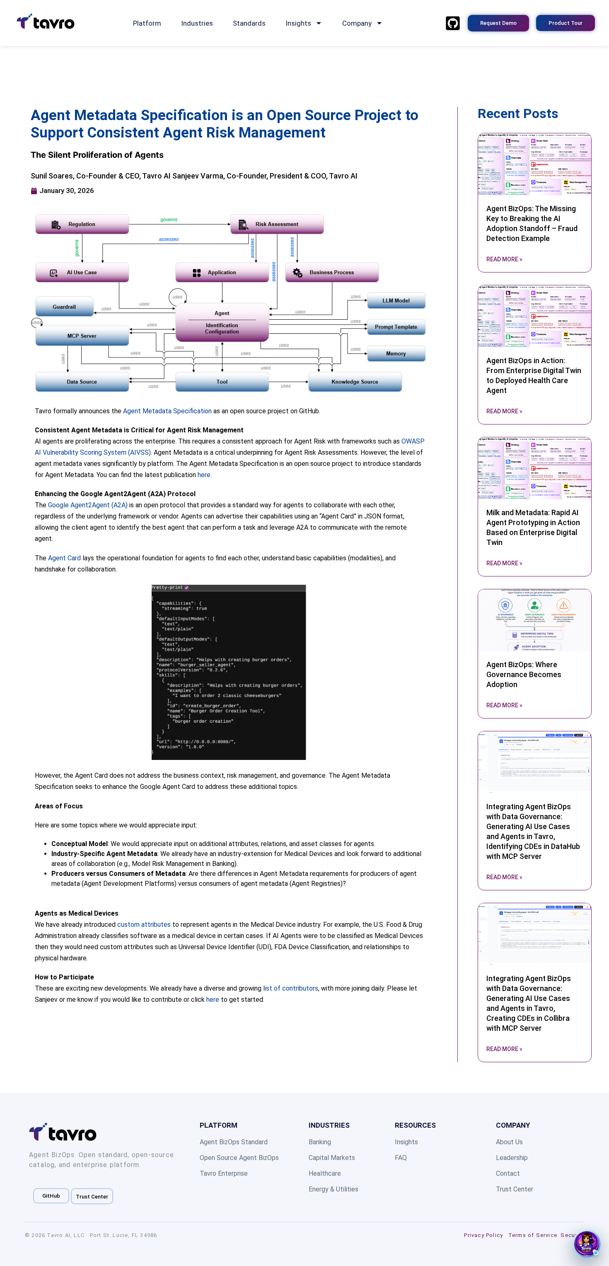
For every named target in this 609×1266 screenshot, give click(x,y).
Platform (147, 23)
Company (357, 23)
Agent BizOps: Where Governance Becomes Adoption (523, 674)
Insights (298, 23)
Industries (197, 23)
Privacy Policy (483, 1235)
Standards (249, 23)
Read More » (504, 259)
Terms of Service (532, 1235)
